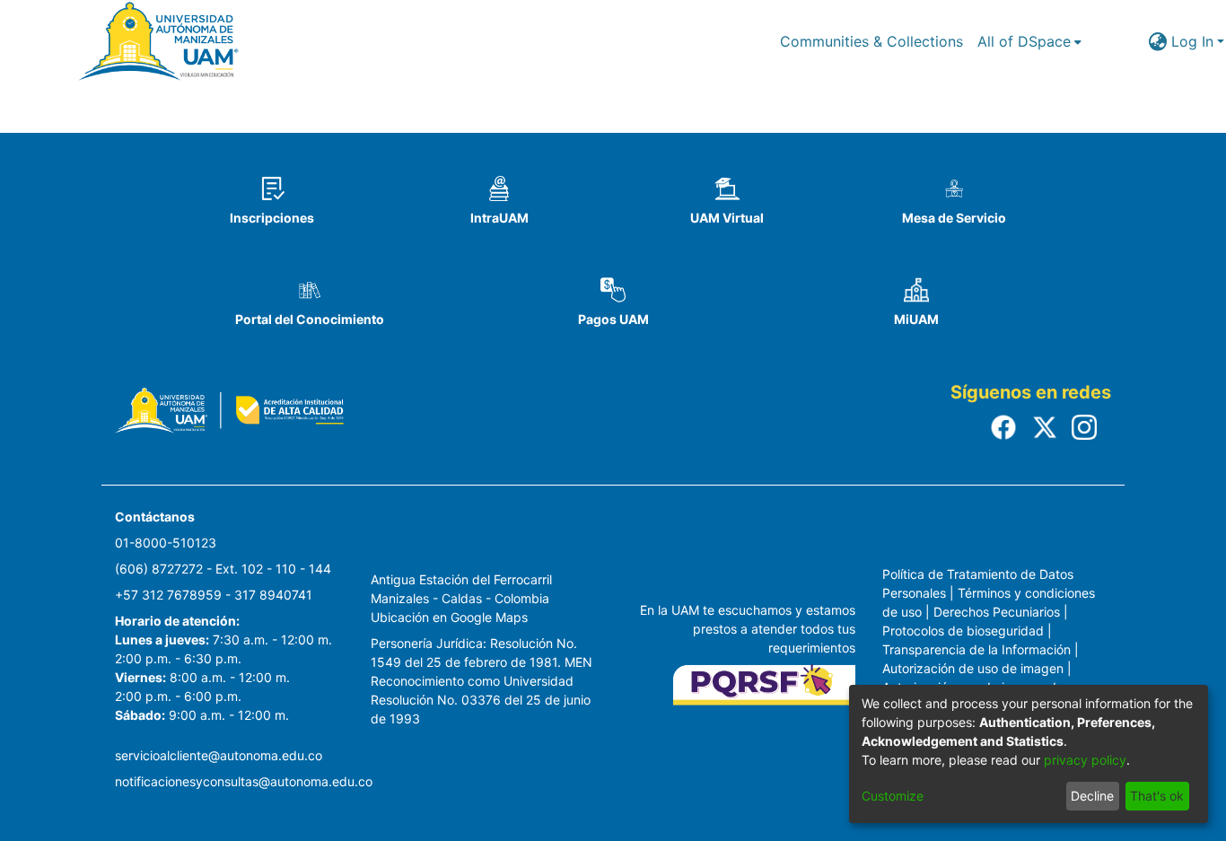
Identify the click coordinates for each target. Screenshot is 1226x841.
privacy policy (1085, 759)
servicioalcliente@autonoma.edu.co (218, 755)
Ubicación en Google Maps (449, 617)
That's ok (1157, 795)
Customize (893, 795)
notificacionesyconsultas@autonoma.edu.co (243, 781)
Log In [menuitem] (1192, 41)
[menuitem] (1029, 41)
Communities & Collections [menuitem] (871, 41)
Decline (1092, 795)
